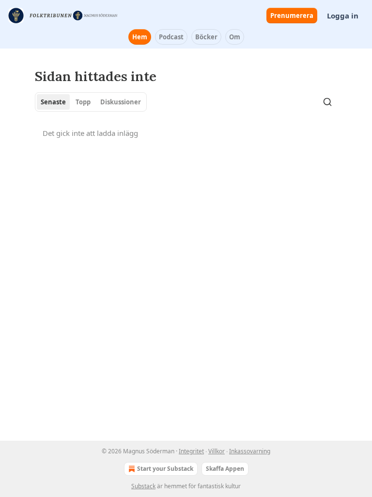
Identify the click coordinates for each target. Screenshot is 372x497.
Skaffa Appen (225, 468)
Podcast (171, 37)
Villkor (216, 451)
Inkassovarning (249, 451)
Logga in (342, 15)
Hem (139, 37)
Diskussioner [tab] (120, 102)
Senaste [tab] (53, 102)
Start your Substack (165, 468)
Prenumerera (291, 15)
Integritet (191, 451)
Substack (143, 486)
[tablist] (91, 102)
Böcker (206, 37)
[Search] (327, 102)
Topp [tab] (83, 102)
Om (234, 37)
